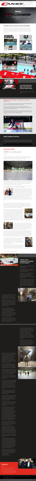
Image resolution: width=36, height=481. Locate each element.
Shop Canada (31, 2)
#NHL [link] (22, 30)
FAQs (32, 4)
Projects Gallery (24, 4)
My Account (11, 477)
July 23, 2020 (5, 114)
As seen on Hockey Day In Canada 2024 (25, 61)
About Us (26, 2)
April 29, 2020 (5, 138)
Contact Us (7, 477)
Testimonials (28, 4)
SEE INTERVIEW (21, 72)
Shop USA (19, 4)
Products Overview (20, 2)
